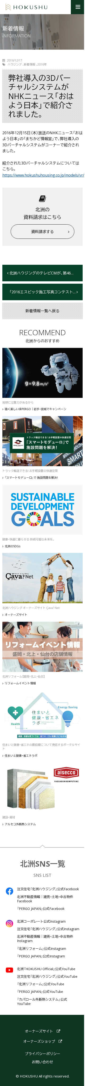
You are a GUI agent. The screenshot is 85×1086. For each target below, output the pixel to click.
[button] (78, 7)
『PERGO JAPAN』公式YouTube (40, 992)
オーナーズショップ (39, 1041)
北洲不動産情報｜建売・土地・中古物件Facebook (45, 899)
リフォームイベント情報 (20, 683)
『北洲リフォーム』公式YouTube (40, 984)
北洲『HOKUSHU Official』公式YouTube (46, 969)
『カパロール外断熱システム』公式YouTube (42, 1001)
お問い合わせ (42, 1062)
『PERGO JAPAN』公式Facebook (40, 909)
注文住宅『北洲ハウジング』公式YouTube (47, 976)
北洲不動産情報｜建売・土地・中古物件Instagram (45, 938)
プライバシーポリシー (42, 1053)
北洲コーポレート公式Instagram (41, 921)
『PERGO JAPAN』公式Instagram (41, 956)
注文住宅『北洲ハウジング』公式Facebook (48, 889)
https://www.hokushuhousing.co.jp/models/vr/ (43, 175)
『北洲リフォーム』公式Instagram (41, 949)
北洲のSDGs (12, 546)
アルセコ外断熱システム (20, 824)
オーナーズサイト (16, 615)
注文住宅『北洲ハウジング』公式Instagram (48, 929)
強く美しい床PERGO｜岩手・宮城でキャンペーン (35, 409)
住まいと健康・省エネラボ (21, 756)
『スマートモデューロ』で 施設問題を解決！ (31, 478)
